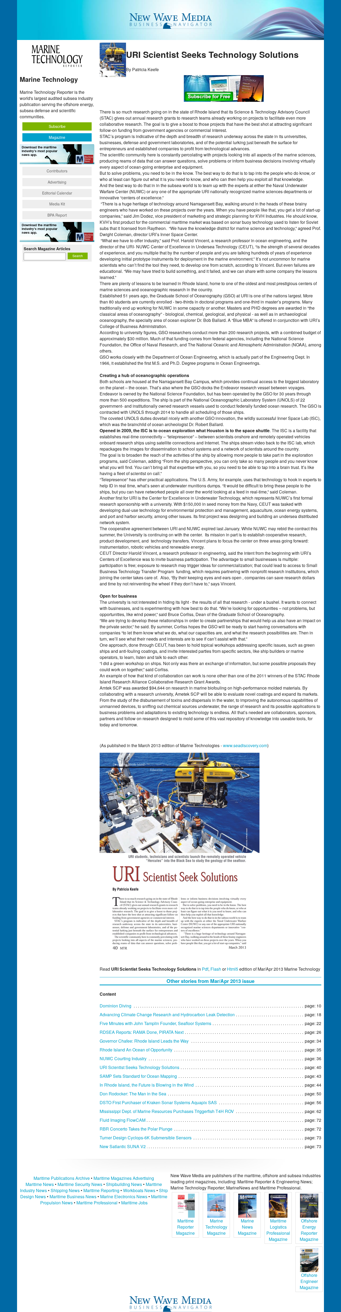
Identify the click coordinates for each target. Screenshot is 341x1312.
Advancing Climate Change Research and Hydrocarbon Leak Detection (167, 1014)
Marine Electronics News (123, 1196)
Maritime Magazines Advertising (124, 1178)
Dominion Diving (115, 1006)
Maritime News (40, 1184)
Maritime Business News (74, 1196)
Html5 (232, 969)
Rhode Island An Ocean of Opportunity (136, 1050)
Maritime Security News (80, 1184)
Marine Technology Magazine (216, 1227)
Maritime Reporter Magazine (185, 1227)
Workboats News (139, 1190)
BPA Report (57, 215)
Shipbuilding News (124, 1184)
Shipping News (65, 1190)
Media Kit (57, 203)
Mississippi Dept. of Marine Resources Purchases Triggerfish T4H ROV (167, 1111)
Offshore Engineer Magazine (309, 1281)
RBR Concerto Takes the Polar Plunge (136, 1129)
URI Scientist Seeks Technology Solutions (139, 1067)
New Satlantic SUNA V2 (123, 1146)
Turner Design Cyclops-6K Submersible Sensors (146, 1138)
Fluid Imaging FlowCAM (122, 1120)
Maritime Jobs (134, 1203)
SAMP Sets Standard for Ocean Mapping (138, 1076)
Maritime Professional (96, 1203)
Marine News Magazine (247, 1227)
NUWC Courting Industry (123, 1058)
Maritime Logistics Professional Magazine (278, 1230)
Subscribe (57, 126)
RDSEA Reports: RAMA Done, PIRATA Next (142, 1032)
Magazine (57, 137)
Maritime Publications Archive (62, 1178)
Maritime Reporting (101, 1190)
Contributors (57, 170)
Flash (215, 969)
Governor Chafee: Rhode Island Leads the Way (144, 1041)
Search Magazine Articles (47, 248)
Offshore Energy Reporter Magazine (309, 1230)
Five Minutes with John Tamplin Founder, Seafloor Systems (155, 1023)
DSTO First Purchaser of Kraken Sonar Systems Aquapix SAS (158, 1102)
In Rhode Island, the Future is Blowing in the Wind (147, 1085)
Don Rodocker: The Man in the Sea (133, 1094)
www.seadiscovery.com (245, 745)
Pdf (205, 969)
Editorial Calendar (57, 193)
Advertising (57, 182)
